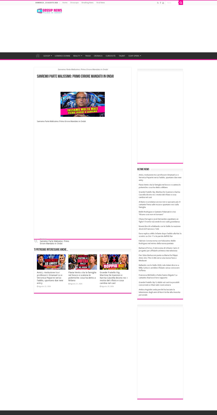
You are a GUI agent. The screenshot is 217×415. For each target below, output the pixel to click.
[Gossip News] (49, 11)
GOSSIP (46, 56)
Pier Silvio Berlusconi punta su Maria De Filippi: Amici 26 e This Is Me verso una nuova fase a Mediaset (158, 258)
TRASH (88, 56)
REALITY (76, 56)
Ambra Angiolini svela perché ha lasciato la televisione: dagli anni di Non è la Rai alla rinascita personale (159, 292)
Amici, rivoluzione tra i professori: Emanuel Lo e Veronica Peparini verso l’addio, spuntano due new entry (50, 277)
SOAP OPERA (133, 56)
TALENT (122, 56)
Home (64, 3)
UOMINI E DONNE (62, 56)
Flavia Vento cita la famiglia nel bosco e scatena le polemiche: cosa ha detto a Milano (82, 276)
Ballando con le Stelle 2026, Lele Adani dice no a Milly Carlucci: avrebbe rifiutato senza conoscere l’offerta (159, 268)
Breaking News (87, 3)
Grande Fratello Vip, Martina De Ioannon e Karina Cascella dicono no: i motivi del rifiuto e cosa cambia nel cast (114, 277)
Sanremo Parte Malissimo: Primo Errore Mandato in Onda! (54, 241)
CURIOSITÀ (110, 56)
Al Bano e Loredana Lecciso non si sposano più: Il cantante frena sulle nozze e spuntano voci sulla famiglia (159, 204)
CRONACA (98, 56)
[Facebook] (160, 3)
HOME (38, 55)
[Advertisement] (127, 28)
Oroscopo (74, 3)
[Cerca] (181, 2)
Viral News (100, 3)
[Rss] (158, 3)
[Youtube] (163, 3)
